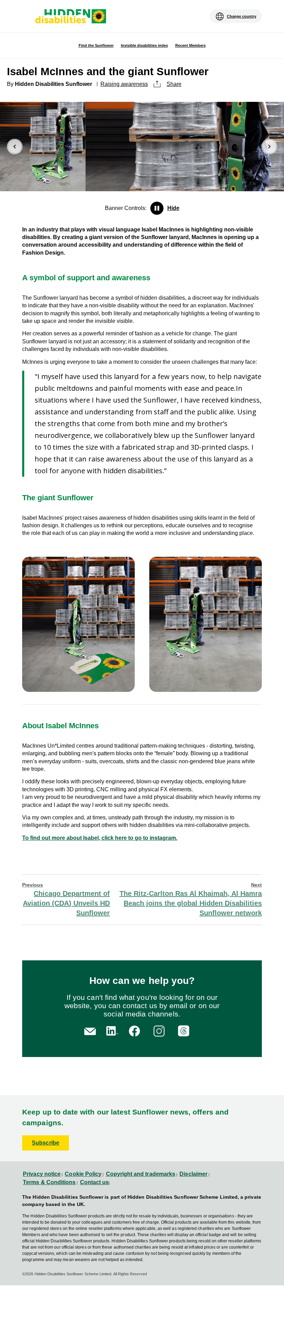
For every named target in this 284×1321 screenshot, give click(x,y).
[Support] (90, 1030)
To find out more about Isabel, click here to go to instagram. (99, 838)
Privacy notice (42, 1174)
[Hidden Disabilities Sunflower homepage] (70, 17)
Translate (33, 21)
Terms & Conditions (49, 1182)
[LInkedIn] (111, 1030)
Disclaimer (193, 1174)
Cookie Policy (83, 1174)
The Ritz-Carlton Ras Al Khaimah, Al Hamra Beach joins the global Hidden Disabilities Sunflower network (190, 899)
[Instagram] (160, 1030)
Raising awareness (124, 84)
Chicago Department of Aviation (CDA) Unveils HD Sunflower (66, 899)
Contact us (94, 1182)
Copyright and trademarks (141, 1174)
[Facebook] (135, 1030)
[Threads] (184, 1030)
